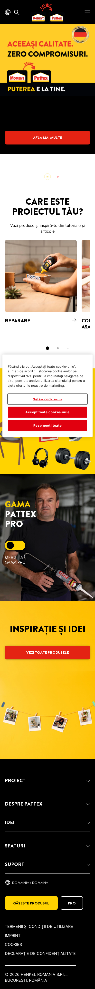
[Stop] (47, 176)
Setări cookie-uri (47, 399)
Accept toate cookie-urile (47, 412)
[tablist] (47, 348)
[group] (47, 104)
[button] (47, 780)
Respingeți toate (47, 425)
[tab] (58, 177)
